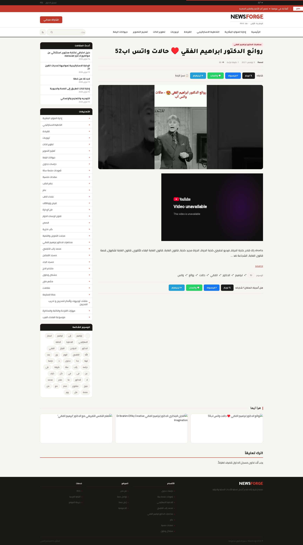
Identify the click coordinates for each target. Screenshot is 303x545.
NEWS (246, 18)
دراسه (85, 367)
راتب (75, 367)
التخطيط (69, 342)
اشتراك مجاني (51, 20)
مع (56, 386)
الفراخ (62, 348)
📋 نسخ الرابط (181, 75)
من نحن (123, 491)
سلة (66, 367)
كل (61, 373)
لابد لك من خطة (81, 79)
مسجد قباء (48, 262)
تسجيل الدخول (50, 2)
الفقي (214, 275)
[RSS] (43, 32)
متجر (60, 380)
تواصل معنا (122, 497)
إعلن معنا (123, 502)
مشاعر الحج (48, 268)
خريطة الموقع (74, 502)
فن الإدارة (47, 209)
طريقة (57, 367)
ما (69, 380)
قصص (46, 222)
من (48, 386)
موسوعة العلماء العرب (54, 317)
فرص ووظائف (50, 203)
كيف (52, 373)
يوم (67, 392)
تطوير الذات (159, 32)
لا (87, 380)
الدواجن (73, 348)
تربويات (174, 32)
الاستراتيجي (83, 342)
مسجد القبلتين (50, 255)
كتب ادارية (48, 229)
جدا (77, 361)
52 (251, 275)
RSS (41, 2)
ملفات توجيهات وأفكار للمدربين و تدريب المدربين (67, 302)
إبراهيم (79, 336)
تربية (86, 361)
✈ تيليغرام (198, 76)
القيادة (187, 32)
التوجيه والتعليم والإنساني (75, 98)
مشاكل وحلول (50, 275)
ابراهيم (239, 275)
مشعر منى (48, 281)
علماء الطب (48, 196)
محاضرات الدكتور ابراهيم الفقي (247, 44)
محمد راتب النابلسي (52, 249)
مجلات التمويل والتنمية (54, 236)
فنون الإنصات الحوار (52, 216)
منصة (85, 392)
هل (75, 392)
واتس (181, 275)
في (69, 373)
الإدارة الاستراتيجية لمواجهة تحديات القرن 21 (67, 67)
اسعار (49, 336)
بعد (48, 355)
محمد (50, 380)
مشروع (75, 386)
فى (78, 373)
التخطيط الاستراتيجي (208, 32)
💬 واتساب (215, 76)
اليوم (65, 355)
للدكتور (78, 380)
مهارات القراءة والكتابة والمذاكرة (59, 311)
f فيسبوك (233, 76)
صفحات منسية (50, 177)
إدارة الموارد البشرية (235, 32)
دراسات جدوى (49, 164)
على (47, 367)
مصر (65, 386)
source (259, 266)
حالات (202, 275)
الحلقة (58, 342)
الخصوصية (122, 508)
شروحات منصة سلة (52, 170)
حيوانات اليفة (120, 32)
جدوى (67, 361)
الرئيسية (255, 32)
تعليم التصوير (140, 32)
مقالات (46, 288)
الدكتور (226, 275)
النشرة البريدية (74, 497)
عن (86, 373)
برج (57, 355)
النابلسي (76, 355)
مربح (86, 386)
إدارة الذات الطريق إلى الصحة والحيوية (70, 88)
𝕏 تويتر (248, 76)
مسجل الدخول (240, 462)
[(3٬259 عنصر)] (87, 335)
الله (86, 355)
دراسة (50, 361)
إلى (69, 336)
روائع (191, 275)
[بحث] (51, 32)
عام (44, 190)
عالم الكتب (48, 183)
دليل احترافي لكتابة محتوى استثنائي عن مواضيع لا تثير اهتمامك (69, 54)
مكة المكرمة (49, 294)
